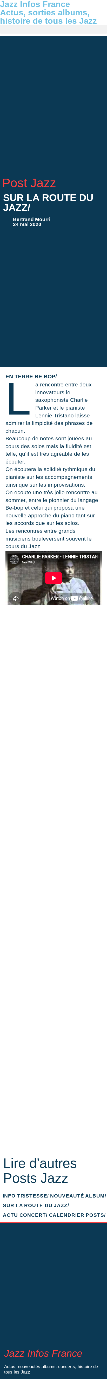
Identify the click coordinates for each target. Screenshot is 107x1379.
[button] (53, 29)
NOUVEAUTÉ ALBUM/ (78, 1196)
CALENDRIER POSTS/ (77, 1215)
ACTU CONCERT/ (25, 1215)
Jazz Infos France (43, 1353)
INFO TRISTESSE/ (26, 1196)
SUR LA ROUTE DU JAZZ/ (36, 1205)
